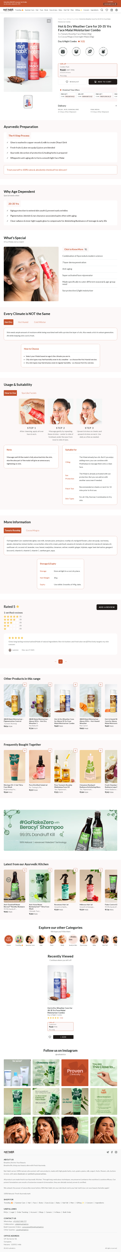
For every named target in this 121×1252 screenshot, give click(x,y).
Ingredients (99, 1203)
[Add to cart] (25, 684)
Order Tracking (22, 1212)
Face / (65, 19)
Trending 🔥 (8, 1203)
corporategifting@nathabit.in (33, 1227)
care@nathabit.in (22, 1230)
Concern (89, 1203)
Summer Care (20, 1203)
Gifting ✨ (80, 1203)
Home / (60, 19)
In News (57, 1212)
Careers (49, 1212)
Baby (58, 1203)
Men (72, 1203)
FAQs (6, 1212)
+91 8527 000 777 (19, 1221)
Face (35, 1203)
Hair (29, 1203)
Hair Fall (65, 1203)
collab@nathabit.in (21, 1224)
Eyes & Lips (49, 1203)
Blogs (41, 1212)
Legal (12, 1212)
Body (41, 1203)
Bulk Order (67, 1212)
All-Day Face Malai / (73, 19)
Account (33, 1212)
